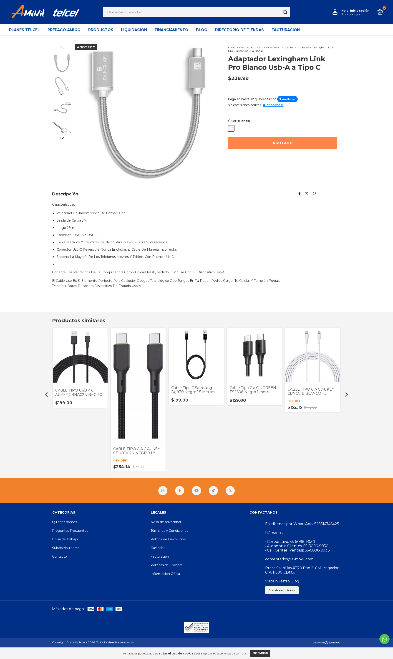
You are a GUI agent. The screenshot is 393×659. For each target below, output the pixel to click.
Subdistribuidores (65, 548)
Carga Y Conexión (268, 47)
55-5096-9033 (317, 550)
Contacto (59, 556)
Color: (239, 121)
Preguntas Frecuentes (70, 531)
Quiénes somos (64, 522)
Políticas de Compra (166, 565)
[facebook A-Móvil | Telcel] (179, 490)
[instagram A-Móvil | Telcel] (162, 490)
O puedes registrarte (353, 14)
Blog (201, 30)
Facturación (286, 30)
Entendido (260, 653)
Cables (289, 47)
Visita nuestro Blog (282, 581)
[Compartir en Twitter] (307, 194)
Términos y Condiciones (169, 531)
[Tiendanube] (326, 643)
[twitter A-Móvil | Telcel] (230, 490)
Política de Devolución (168, 539)
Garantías (158, 548)
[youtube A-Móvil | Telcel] (196, 490)
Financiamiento (171, 30)
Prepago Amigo (64, 30)
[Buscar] (285, 12)
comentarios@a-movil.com (289, 559)
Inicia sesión (359, 10)
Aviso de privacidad (166, 522)
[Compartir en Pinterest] (314, 194)
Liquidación (134, 30)
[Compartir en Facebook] (299, 194)
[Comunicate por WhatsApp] (384, 639)
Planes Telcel (24, 30)
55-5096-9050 (315, 546)
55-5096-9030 (302, 541)
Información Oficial (166, 574)
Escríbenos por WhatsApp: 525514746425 (302, 524)
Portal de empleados (282, 590)
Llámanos (273, 533)
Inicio (231, 47)
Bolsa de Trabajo (65, 539)
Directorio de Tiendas (239, 30)
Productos (100, 30)
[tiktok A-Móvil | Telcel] (213, 490)
